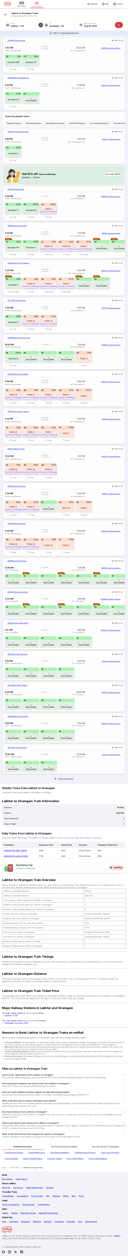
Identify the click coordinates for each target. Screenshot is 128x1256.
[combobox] (22, 25)
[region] (64, 55)
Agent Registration (34, 1188)
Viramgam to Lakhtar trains (26, 868)
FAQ (47, 1196)
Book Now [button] (118, 867)
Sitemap (56, 1196)
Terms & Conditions (11, 1205)
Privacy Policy (28, 1205)
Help (107, 4)
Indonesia (13, 1222)
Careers (49, 1188)
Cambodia (59, 1222)
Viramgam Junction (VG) (16, 1023)
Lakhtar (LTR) (11, 1015)
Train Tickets (21, 1179)
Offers (66, 1196)
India (4, 1222)
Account (120, 4)
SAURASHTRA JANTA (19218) (16, 856)
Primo (81, 1196)
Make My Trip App (28, 1213)
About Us (6, 1188)
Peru (80, 1222)
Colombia (71, 1222)
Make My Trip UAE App (48, 1213)
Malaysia (37, 1222)
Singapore (25, 1222)
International (91, 1222)
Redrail (14, 1213)
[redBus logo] (7, 4)
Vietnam (48, 1222)
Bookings (93, 4)
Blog (74, 1196)
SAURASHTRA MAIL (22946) (15, 850)
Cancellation (22, 1196)
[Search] (119, 25)
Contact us (18, 1188)
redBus (5, 1213)
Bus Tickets (7, 1179)
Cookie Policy (44, 1205)
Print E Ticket (37, 1196)
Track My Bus (8, 1196)
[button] (40, 25)
